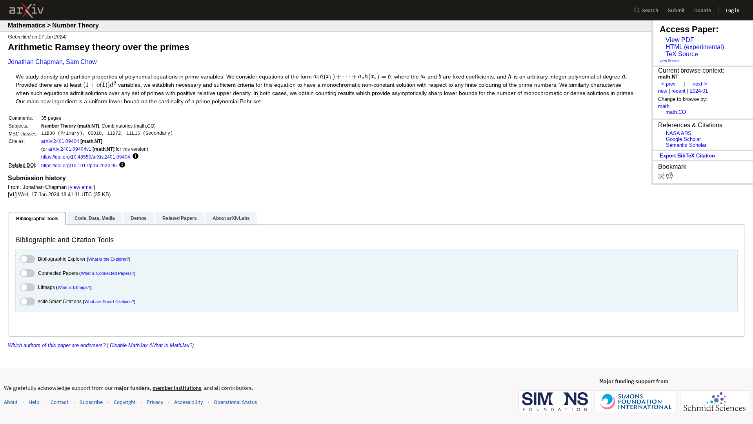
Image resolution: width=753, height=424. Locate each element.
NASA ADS (678, 133)
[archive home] (26, 10)
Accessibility (188, 402)
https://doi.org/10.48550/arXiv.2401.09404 (85, 156)
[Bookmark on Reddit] (669, 178)
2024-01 (699, 91)
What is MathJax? (171, 345)
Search (650, 10)
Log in (733, 10)
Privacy (155, 402)
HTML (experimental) (695, 47)
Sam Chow (81, 61)
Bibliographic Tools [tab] (37, 218)
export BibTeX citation (687, 156)
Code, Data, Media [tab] (95, 218)
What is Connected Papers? (107, 273)
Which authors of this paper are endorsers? (56, 345)
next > (700, 84)
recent (678, 91)
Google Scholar (683, 139)
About (11, 402)
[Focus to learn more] (134, 156)
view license (670, 61)
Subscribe (91, 402)
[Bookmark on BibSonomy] (662, 178)
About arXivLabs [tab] (231, 218)
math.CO (676, 112)
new (662, 91)
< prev (668, 84)
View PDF (680, 40)
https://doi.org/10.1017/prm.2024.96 (79, 165)
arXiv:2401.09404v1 (69, 149)
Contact (60, 402)
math (663, 106)
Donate (702, 10)
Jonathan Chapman (35, 61)
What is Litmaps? (74, 287)
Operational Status (235, 402)
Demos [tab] (139, 218)
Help (34, 402)
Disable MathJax (129, 345)
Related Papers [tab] (179, 218)
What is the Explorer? (108, 259)
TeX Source (682, 54)
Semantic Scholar (686, 145)
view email (82, 187)
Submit (676, 10)
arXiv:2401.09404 (60, 141)
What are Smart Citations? (109, 301)
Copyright (125, 402)
